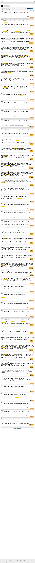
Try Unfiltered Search (30, 8)
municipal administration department (21, 8)
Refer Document (12, 16)
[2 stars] (8, 8)
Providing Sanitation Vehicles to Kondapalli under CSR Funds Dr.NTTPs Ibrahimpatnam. (16, 148)
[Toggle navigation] (34, 1)
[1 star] (7, 8)
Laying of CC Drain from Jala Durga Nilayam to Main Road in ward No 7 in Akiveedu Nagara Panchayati (16, 272)
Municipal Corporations (11, 12)
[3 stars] (9, 8)
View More (17, 428)
